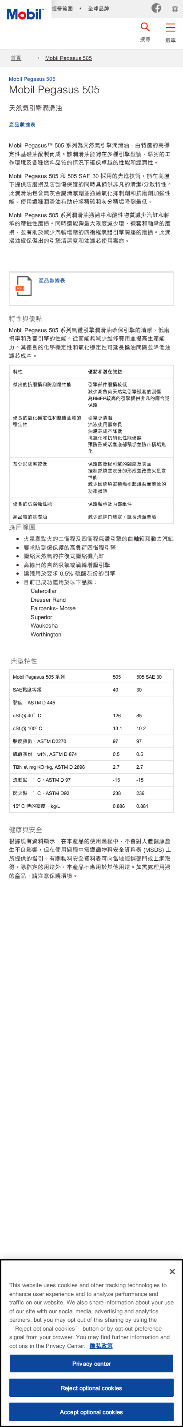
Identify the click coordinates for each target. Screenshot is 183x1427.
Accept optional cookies (91, 1411)
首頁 (16, 57)
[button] (170, 31)
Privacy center (91, 1363)
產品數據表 (22, 124)
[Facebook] (156, 9)
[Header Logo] (26, 10)
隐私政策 (101, 1345)
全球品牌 (98, 8)
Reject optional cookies (91, 1387)
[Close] (172, 1271)
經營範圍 (62, 8)
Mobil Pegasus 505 (68, 57)
